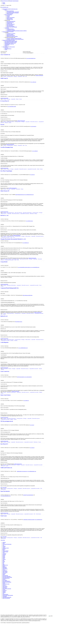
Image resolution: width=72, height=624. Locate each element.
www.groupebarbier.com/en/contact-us (24, 267)
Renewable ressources (34, 121)
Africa (4, 543)
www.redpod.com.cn (29, 220)
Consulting (4, 553)
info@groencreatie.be (21, 376)
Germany (4, 559)
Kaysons (2, 124)
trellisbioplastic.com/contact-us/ (22, 471)
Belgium (40, 392)
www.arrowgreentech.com (31, 58)
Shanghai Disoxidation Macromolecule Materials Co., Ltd (13, 239)
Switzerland (4, 590)
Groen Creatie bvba (5, 371)
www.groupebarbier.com (35, 267)
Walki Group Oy (4, 78)
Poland (4, 574)
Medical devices (3, 213)
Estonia (4, 555)
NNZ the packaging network (7, 421)
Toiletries (4, 592)
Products (4, 76)
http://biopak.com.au (18, 321)
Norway (4, 569)
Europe (10, 122)
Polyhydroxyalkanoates (6, 576)
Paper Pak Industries (5, 491)
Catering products (10, 76)
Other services (5, 572)
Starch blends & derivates (7, 588)
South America (5, 586)
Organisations (5, 570)
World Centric (4, 515)
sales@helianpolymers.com (20, 194)
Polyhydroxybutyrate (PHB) (7, 577)
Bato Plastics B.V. (4, 444)
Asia (26, 76)
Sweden (4, 589)
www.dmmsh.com (26, 242)
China (11, 237)
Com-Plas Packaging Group (7, 147)
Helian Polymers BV (5, 190)
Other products (27, 236)
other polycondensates (18, 212)
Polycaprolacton (5, 575)
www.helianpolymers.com (29, 194)
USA (41, 488)
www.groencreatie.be (28, 376)
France (40, 285)
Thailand (4, 591)
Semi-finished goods (10, 212)
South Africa (5, 585)
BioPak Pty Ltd (4, 316)
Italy (1, 314)
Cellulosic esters (5, 551)
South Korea (5, 587)
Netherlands (32, 213)
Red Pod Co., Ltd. (4, 215)
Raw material (5, 368)
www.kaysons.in (33, 126)
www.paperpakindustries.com (5, 495)
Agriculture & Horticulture (27, 212)
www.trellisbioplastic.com (31, 471)
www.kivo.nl (32, 174)
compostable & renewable (24, 213)
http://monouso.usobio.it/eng (27, 295)
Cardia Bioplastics (4, 342)
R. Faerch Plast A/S (5, 101)
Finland (4, 557)
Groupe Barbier (4, 261)
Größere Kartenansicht (39, 75)
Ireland (4, 561)
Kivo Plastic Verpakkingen (6, 170)
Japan (3, 564)
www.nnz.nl (32, 424)
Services (4, 584)
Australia (11, 340)
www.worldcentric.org (38, 519)
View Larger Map (4, 487)
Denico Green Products (6, 395)
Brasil (3, 549)
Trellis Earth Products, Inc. (6, 467)
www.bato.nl (32, 447)
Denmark (6, 122)
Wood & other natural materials (8, 595)
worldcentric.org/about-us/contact (28, 519)
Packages (15, 76)
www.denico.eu (26, 400)
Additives (4, 542)
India (23, 76)
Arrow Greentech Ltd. (5, 54)
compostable (20, 76)
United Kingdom (5, 594)
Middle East (5, 566)
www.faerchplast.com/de (12, 106)
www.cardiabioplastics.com (23, 347)
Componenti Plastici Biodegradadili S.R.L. (10, 288)
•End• (4, 540)
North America (3, 489)
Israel (3, 562)
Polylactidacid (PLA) (10, 121)
